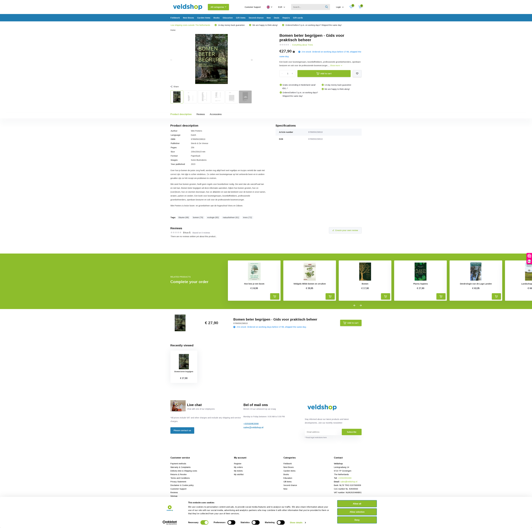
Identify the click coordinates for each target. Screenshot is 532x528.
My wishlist (239, 474)
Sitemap (173, 496)
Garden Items (203, 18)
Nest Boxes (188, 18)
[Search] (326, 7)
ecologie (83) (213, 217)
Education (228, 18)
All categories (217, 7)
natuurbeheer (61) (231, 217)
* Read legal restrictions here (316, 437)
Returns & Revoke (178, 474)
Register (237, 464)
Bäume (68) (184, 217)
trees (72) (247, 217)
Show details (296, 522)
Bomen (365, 284)
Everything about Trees (302, 45)
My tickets (238, 471)
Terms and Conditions (180, 478)
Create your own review (346, 230)
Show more (335, 65)
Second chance (256, 18)
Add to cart (326, 73)
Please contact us (182, 430)
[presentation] (171, 60)
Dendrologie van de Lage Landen (476, 284)
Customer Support (253, 7)
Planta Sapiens (420, 284)
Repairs (286, 18)
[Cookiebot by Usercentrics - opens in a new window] (170, 523)
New (269, 18)
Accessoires (216, 114)
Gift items (240, 18)
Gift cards (298, 18)
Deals (276, 18)
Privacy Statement (178, 482)
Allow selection (357, 512)
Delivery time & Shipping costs (183, 471)
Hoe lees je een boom (254, 284)
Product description (181, 114)
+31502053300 (251, 424)
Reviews (200, 114)
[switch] (231, 522)
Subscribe (351, 432)
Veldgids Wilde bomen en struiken (309, 284)
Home (173, 30)
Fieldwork (175, 18)
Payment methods (178, 464)
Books (216, 18)
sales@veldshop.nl (253, 427)
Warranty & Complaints (180, 467)
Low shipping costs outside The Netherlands (190, 25)
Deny (357, 520)
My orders (238, 467)
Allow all (357, 503)
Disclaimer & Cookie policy (182, 485)
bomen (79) (198, 217)
